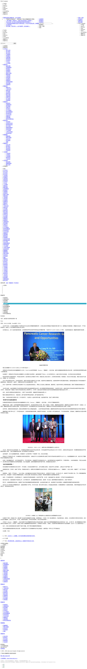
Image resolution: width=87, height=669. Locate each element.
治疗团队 (8, 91)
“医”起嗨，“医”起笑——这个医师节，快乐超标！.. (18, 26)
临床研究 (8, 103)
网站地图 (80, 22)
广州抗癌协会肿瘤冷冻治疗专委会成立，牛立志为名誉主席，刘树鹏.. (22, 23)
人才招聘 (8, 63)
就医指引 (5, 64)
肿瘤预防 (5, 134)
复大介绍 (8, 50)
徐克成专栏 (8, 113)
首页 (4, 168)
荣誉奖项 (8, 58)
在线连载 (8, 117)
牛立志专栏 (8, 114)
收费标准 (8, 80)
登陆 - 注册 (41, 26)
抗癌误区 (8, 100)
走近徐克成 (8, 133)
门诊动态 (8, 159)
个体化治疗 (8, 88)
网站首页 (5, 47)
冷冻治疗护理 (9, 123)
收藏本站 (80, 20)
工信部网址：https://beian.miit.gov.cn (9, 658)
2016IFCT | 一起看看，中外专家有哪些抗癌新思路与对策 (21, 535)
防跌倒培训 (8, 129)
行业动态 (8, 150)
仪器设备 (8, 57)
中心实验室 (8, 110)
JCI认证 (8, 61)
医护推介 (8, 146)
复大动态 (8, 147)
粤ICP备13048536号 (5, 655)
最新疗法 (8, 87)
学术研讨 (8, 109)
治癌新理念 (8, 104)
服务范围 (8, 66)
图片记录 (8, 164)
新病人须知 (8, 73)
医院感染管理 (9, 124)
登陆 (79, 17)
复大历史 (8, 53)
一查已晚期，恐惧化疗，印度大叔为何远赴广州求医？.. (19, 20)
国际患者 (8, 74)
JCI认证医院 (18, 17)
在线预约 (5, 46)
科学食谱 (8, 140)
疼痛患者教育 (9, 127)
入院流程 (8, 76)
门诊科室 (8, 153)
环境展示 (8, 56)
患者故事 (8, 96)
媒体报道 (8, 149)
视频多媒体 (8, 163)
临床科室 (8, 93)
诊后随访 (8, 78)
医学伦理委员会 (10, 119)
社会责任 (8, 60)
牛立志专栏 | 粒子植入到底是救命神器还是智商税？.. (18, 22)
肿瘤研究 (5, 101)
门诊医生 (8, 154)
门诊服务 (5, 151)
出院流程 (8, 77)
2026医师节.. (9, 24)
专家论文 (8, 107)
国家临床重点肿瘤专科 (8, 17)
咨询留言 (80, 19)
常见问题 (8, 83)
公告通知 (8, 54)
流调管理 (8, 84)
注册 (82, 17)
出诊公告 (8, 144)
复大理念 (8, 51)
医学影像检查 (9, 111)
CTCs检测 (8, 130)
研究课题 (8, 106)
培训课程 (8, 121)
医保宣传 (8, 157)
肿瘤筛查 (8, 136)
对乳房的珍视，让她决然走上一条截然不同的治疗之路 (21, 540)
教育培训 (5, 120)
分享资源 (5, 160)
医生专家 (8, 94)
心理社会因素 (9, 131)
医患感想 (8, 161)
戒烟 (7, 141)
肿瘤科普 (8, 116)
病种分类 (8, 90)
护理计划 (8, 97)
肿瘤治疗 (5, 86)
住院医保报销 (9, 81)
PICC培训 (8, 126)
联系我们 (41, 24)
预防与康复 (8, 137)
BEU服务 (8, 99)
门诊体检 (8, 156)
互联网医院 (8, 67)
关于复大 (5, 48)
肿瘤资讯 (5, 143)
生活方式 (8, 139)
